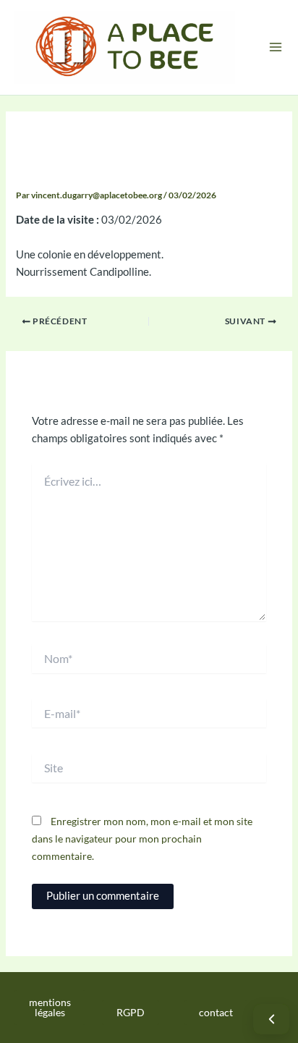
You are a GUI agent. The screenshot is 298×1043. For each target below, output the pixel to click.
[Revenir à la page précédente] (271, 1019)
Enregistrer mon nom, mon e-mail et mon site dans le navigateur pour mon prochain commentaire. (142, 838)
